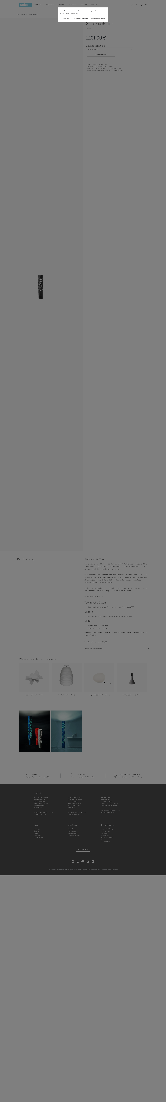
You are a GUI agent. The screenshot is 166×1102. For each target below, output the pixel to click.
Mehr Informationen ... (73, 13)
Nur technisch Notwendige (80, 18)
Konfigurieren (66, 18)
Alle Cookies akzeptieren (98, 18)
